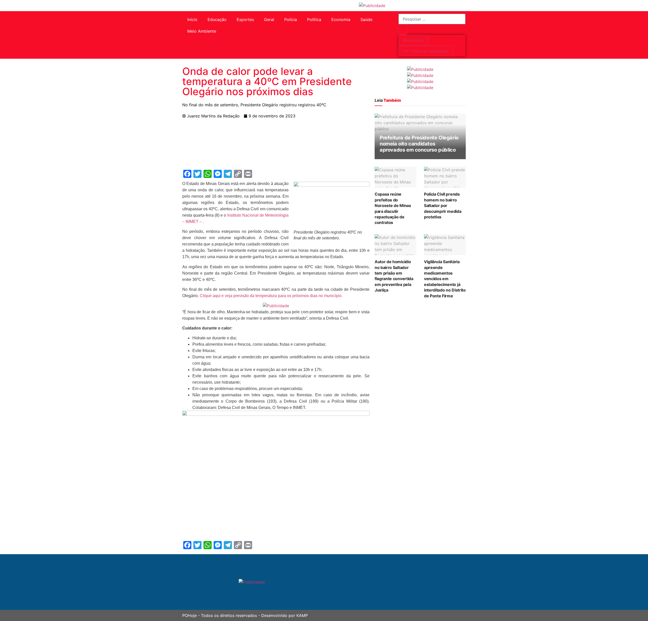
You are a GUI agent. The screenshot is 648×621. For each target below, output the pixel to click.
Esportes (245, 19)
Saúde (366, 19)
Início (192, 19)
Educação (217, 19)
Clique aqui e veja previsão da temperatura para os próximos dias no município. (271, 296)
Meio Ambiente (201, 31)
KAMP (302, 615)
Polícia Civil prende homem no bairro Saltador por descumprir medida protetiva (442, 205)
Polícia (290, 19)
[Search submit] (402, 29)
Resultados (413, 40)
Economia (340, 19)
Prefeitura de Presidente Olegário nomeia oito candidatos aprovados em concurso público (419, 144)
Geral (269, 19)
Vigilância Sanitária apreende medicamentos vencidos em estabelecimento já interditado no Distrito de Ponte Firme (445, 278)
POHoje (189, 615)
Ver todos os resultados (426, 50)
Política (314, 19)
